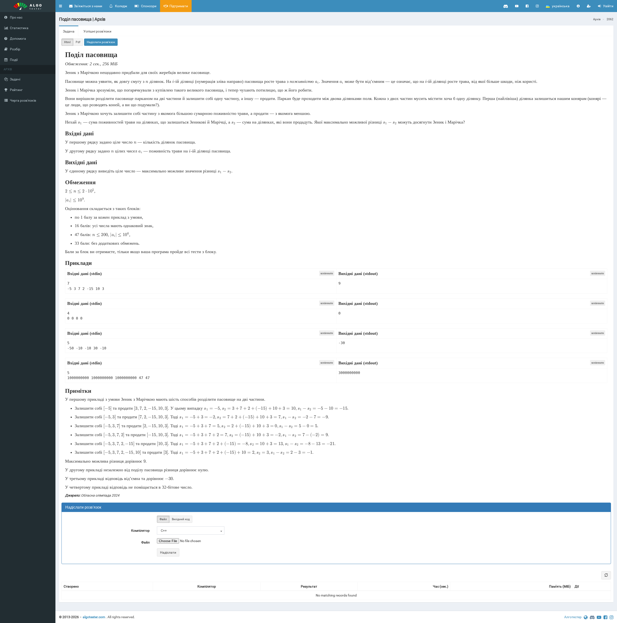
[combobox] (190, 530)
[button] (60, 6)
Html (67, 42)
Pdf (78, 42)
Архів (597, 19)
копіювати (327, 273)
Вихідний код (181, 519)
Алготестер (573, 617)
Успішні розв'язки (97, 31)
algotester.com (94, 617)
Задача (68, 31)
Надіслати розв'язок (101, 42)
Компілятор (140, 530)
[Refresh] (606, 575)
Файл (163, 519)
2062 (610, 19)
